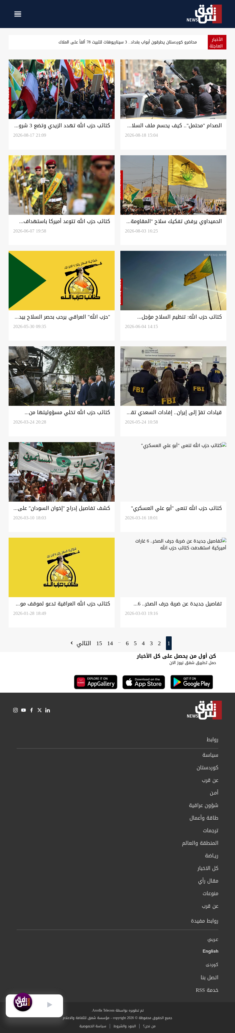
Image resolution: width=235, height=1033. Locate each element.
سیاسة (210, 755)
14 (110, 643)
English (210, 952)
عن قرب (210, 780)
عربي (212, 939)
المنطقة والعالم (200, 843)
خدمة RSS (207, 990)
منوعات (210, 893)
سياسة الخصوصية (92, 1026)
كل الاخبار (207, 868)
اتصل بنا (209, 977)
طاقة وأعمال (203, 818)
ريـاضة (211, 856)
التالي (83, 643)
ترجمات (210, 830)
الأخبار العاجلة (216, 42)
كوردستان (207, 767)
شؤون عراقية (203, 805)
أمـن (214, 793)
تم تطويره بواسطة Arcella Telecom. (117, 1010)
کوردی (212, 965)
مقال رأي (208, 881)
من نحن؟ (149, 1026)
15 (99, 643)
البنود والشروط (124, 1026)
